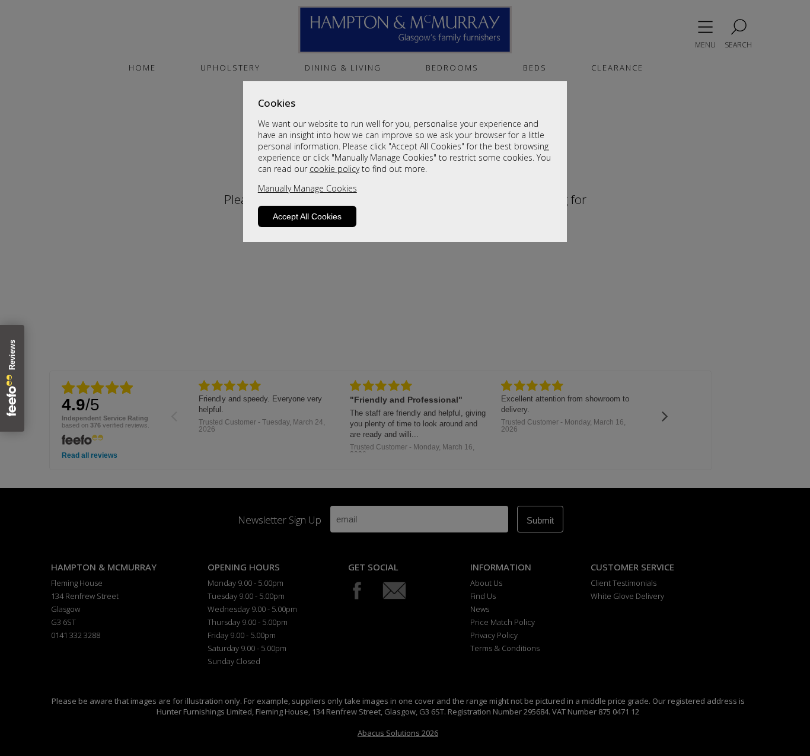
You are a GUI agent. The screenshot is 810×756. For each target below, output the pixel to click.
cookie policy (334, 168)
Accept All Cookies (307, 216)
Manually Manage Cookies (307, 188)
